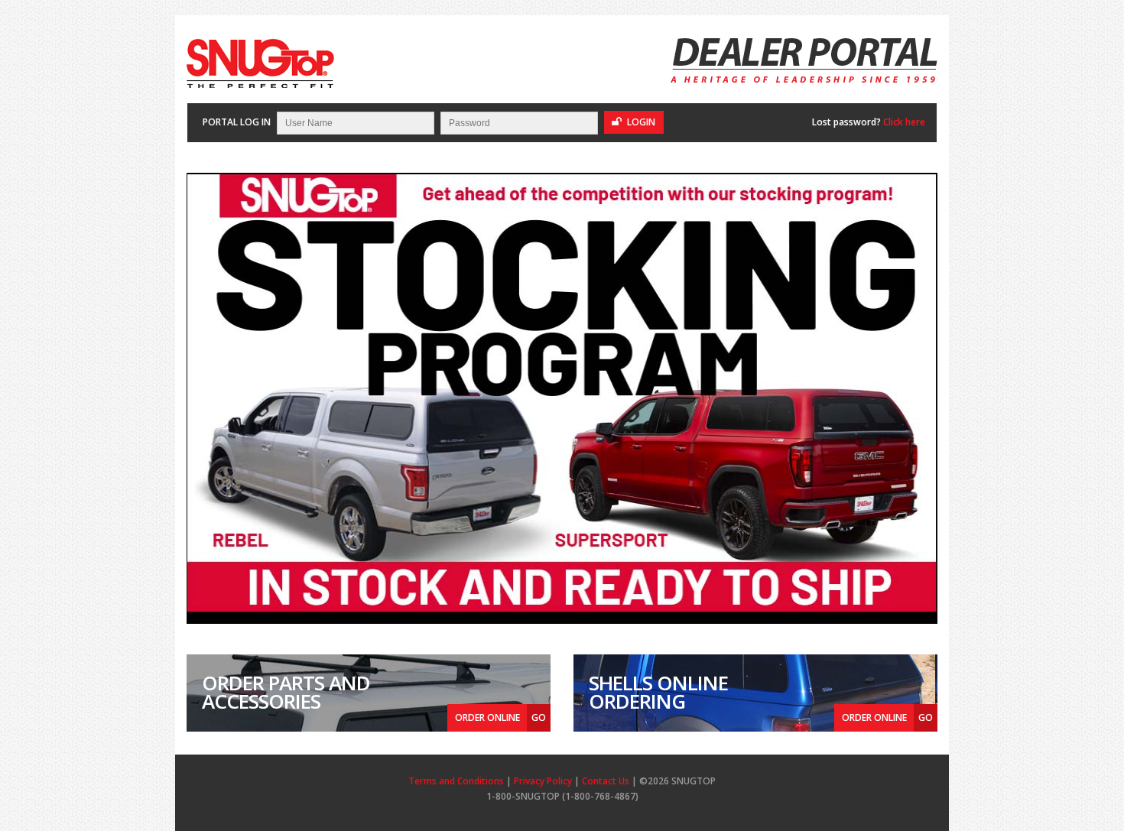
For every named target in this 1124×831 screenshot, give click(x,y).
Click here (904, 121)
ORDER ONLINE (500, 717)
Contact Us (605, 780)
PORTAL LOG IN (237, 121)
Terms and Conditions (456, 780)
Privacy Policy (543, 780)
